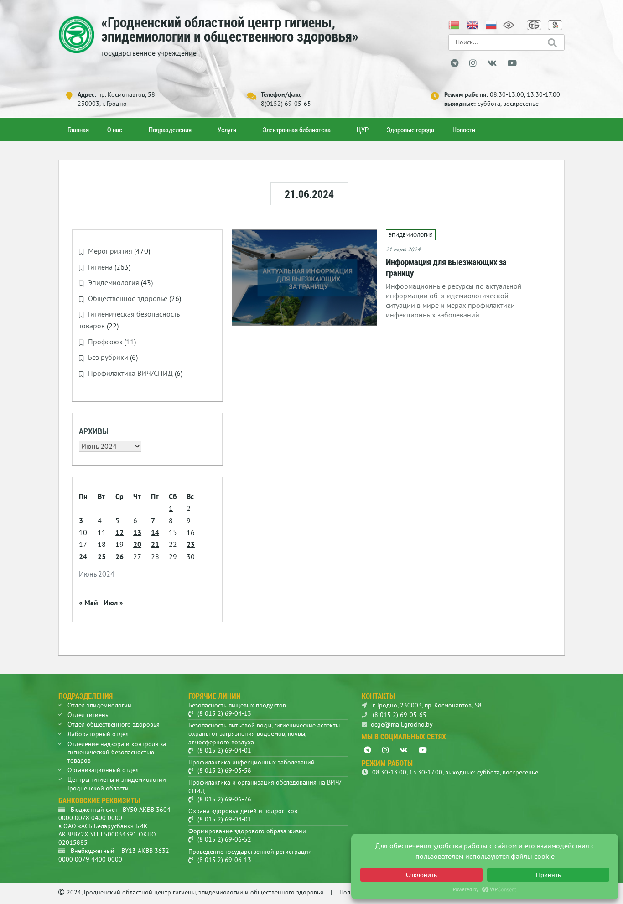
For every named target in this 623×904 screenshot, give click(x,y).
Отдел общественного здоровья (113, 724)
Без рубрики (108, 357)
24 (83, 556)
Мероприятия (110, 250)
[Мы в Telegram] (454, 63)
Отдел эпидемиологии (99, 705)
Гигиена (100, 266)
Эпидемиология (113, 282)
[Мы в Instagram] (473, 63)
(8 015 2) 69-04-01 (224, 750)
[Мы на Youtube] (512, 63)
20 (137, 544)
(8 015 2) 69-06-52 (224, 839)
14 (155, 532)
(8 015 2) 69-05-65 (398, 715)
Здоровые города (410, 129)
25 (102, 556)
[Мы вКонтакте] (492, 63)
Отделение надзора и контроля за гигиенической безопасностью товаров (116, 752)
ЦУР (363, 129)
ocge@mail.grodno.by (402, 724)
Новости (463, 129)
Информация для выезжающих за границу (446, 267)
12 (119, 532)
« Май (88, 602)
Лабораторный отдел (98, 734)
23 (191, 544)
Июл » (113, 602)
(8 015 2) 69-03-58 (224, 770)
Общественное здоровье (127, 298)
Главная (78, 129)
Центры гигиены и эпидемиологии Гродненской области (116, 783)
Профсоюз (105, 341)
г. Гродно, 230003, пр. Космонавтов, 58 (426, 705)
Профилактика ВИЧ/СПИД (130, 373)
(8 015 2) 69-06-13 (224, 860)
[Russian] (492, 24)
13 (137, 532)
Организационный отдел (103, 770)
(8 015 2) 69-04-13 (224, 713)
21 (155, 544)
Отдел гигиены (88, 715)
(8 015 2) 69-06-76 (224, 799)
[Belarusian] (454, 24)
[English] (473, 24)
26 (119, 556)
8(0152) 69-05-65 (286, 103)
